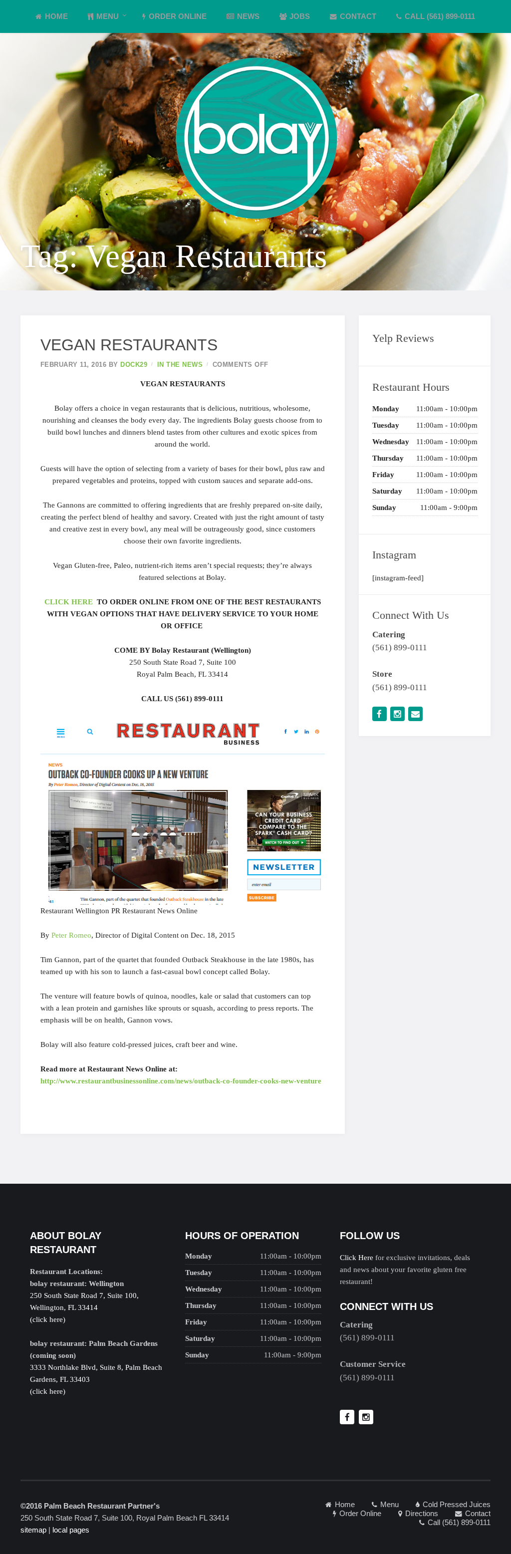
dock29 (133, 364)
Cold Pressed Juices (457, 1504)
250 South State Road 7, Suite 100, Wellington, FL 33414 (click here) (84, 1307)
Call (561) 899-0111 (440, 16)
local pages (70, 1530)
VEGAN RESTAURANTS (129, 345)
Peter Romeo (71, 935)
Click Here (356, 1258)
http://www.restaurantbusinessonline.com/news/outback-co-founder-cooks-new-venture (180, 1081)
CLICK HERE (68, 602)
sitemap (33, 1530)
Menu (107, 16)
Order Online (178, 16)
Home (56, 16)
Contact (358, 16)
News (248, 16)
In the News (180, 364)
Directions (421, 1513)
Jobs (299, 16)
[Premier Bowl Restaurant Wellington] (255, 136)
